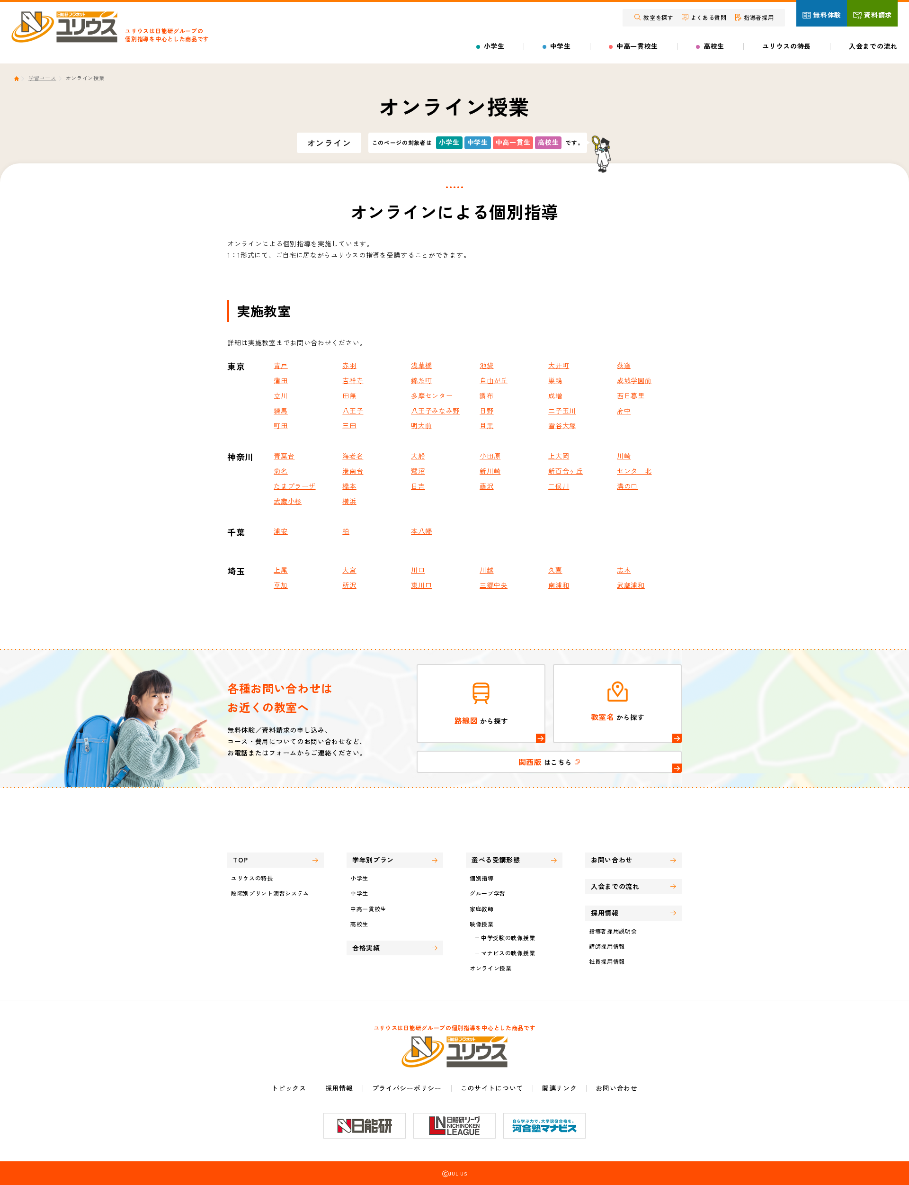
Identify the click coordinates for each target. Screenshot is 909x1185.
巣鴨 (555, 380)
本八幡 (421, 531)
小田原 (490, 455)
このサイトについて (492, 1088)
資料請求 (878, 14)
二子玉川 (562, 410)
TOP (240, 859)
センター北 (634, 471)
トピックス (288, 1088)
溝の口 (627, 486)
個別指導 (482, 878)
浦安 (280, 531)
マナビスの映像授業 (508, 953)
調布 (486, 395)
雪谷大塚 (562, 425)
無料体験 (827, 14)
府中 (624, 410)
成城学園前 (634, 380)
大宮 (349, 570)
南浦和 (558, 585)
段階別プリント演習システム (270, 893)
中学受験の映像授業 (508, 938)
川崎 (624, 455)
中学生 (560, 46)
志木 (624, 570)
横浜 (349, 501)
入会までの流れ (873, 46)
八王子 (352, 410)
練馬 (280, 410)
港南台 (352, 471)
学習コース (42, 77)
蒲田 (280, 380)
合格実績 (366, 947)
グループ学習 (488, 893)
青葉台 (284, 455)
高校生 (714, 46)
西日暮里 (631, 395)
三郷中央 (494, 585)
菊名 (280, 471)
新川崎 (490, 471)
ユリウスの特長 (786, 46)
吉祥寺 (352, 380)
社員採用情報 (607, 961)
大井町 (558, 365)
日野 (486, 410)
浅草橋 (421, 365)
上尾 (280, 570)
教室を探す (658, 17)
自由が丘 (494, 380)
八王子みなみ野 (435, 410)
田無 (349, 395)
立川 (280, 395)
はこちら (546, 761)
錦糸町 (421, 380)
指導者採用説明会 (613, 931)
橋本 (349, 486)
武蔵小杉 (288, 501)
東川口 (421, 585)
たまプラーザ (294, 486)
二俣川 (558, 486)
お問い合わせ (612, 859)
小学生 (494, 46)
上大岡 (558, 455)
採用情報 (339, 1088)
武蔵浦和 (631, 585)
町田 (280, 425)
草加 (280, 585)
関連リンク (559, 1088)
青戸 (280, 365)
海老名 (352, 455)
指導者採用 (759, 17)
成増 (555, 395)
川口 (418, 570)
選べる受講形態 (496, 859)
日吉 (418, 486)
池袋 (486, 365)
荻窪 (624, 365)
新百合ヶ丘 (565, 471)
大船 (418, 455)
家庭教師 (482, 909)
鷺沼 (418, 471)
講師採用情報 (607, 946)
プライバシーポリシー (407, 1088)
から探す (481, 720)
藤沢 (486, 486)
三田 (349, 425)
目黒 (486, 425)
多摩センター (432, 395)
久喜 (555, 570)
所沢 (349, 585)
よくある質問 (709, 17)
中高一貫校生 (637, 46)
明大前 (421, 425)
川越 (486, 570)
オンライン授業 (491, 968)
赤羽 (349, 365)
